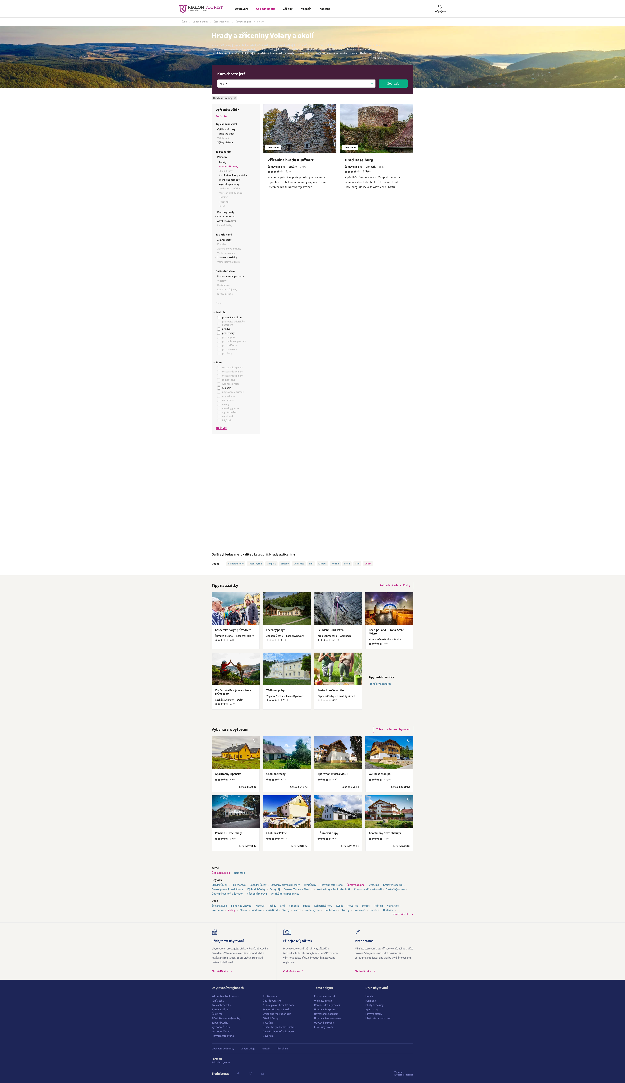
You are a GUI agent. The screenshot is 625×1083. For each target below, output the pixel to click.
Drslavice (388, 910)
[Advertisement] (236, 491)
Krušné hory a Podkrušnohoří (333, 889)
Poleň (347, 563)
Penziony (370, 1000)
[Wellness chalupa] (389, 752)
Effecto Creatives (403, 1073)
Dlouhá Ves (330, 910)
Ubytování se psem (325, 1009)
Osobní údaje (248, 1048)
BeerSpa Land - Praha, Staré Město (386, 631)
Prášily (272, 905)
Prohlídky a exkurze (380, 683)
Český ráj (275, 889)
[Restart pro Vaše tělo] (338, 669)
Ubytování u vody (324, 1022)
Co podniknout (265, 8)
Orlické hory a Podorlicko (285, 893)
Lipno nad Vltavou (241, 905)
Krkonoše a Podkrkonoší (368, 889)
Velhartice (299, 563)
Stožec (365, 905)
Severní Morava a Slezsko (298, 889)
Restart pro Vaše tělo (331, 690)
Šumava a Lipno (243, 21)
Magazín (306, 8)
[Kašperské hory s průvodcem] (236, 608)
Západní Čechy (258, 884)
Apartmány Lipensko (228, 774)
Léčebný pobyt (275, 630)
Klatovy (260, 905)
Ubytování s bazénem (326, 1013)
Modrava (256, 910)
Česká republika (221, 21)
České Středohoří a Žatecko (227, 893)
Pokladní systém (221, 1062)
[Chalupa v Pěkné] (287, 811)
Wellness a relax (323, 1000)
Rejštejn (378, 905)
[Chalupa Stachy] (287, 752)
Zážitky (287, 8)
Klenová (322, 563)
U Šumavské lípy (328, 833)
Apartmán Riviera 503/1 (333, 774)
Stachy (286, 910)
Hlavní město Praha (331, 884)
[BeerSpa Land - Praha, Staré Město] (389, 608)
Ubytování (241, 8)
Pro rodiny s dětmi (324, 996)
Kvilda (339, 905)
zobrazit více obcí (400, 914)
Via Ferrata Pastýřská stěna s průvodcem (233, 692)
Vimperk (271, 563)
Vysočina (374, 884)
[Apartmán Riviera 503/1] (338, 752)
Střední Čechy (219, 884)
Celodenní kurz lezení (331, 630)
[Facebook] (238, 1074)
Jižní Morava (239, 884)
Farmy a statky (373, 1013)
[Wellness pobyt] (287, 669)
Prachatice (218, 910)
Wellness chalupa (379, 774)
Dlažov (243, 910)
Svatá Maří (360, 910)
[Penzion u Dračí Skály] (236, 811)
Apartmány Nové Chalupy (385, 833)
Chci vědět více (220, 971)
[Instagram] (250, 1074)
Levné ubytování (323, 1027)
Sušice (306, 905)
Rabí (357, 563)
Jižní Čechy (310, 884)
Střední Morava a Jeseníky (285, 884)
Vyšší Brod (272, 910)
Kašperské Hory (235, 563)
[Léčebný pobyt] (287, 608)
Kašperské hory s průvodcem (233, 630)
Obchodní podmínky (223, 1048)
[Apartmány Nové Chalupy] (389, 811)
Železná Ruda (219, 905)
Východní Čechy (256, 889)
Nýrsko (335, 563)
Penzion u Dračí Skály (228, 833)
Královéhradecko (393, 884)
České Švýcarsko (395, 889)
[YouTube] (263, 1074)
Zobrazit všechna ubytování (393, 729)
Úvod (184, 21)
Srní (311, 563)
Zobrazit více (379, 58)
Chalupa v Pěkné (276, 833)
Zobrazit (393, 83)
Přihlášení (282, 1048)
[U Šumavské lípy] (338, 811)
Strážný (285, 563)
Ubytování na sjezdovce (327, 1018)
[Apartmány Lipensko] (236, 752)
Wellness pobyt (275, 690)
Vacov (297, 910)
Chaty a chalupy (374, 1005)
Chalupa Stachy (275, 774)
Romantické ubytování (327, 1005)
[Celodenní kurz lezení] (338, 608)
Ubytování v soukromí (377, 1018)
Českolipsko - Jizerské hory (227, 889)
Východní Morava (257, 893)
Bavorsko (268, 1035)
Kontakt (324, 8)
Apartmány (371, 1009)
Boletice (374, 910)
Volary (260, 21)
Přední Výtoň (255, 563)
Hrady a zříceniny (282, 554)
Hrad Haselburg (359, 160)
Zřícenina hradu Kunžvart (291, 160)
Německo (239, 872)
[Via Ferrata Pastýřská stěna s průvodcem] (236, 669)
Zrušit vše (221, 116)
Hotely (369, 996)
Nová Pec (352, 905)
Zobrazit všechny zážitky (395, 585)
